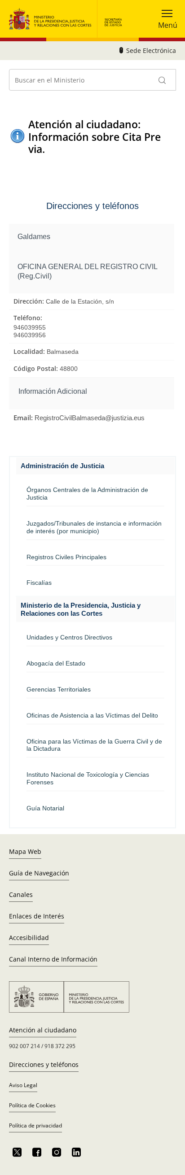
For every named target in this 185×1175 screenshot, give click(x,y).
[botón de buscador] (162, 79)
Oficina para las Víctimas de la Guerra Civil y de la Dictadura (94, 745)
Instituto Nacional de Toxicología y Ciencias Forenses (87, 778)
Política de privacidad (35, 1125)
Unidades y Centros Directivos (69, 637)
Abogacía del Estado (55, 663)
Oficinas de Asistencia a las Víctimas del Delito (92, 715)
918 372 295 (59, 1046)
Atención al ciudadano (42, 1030)
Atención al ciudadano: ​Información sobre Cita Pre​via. (94, 137)
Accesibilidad (29, 937)
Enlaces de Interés (36, 916)
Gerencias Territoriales (58, 689)
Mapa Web (25, 851)
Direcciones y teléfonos (44, 1064)
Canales (21, 894)
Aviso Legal (23, 1085)
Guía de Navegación (39, 873)
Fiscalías (39, 582)
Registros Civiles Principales (66, 557)
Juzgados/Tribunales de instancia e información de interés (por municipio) (94, 527)
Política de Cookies (32, 1105)
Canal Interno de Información (53, 959)
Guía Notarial (45, 808)
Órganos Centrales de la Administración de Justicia (87, 493)
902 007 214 (24, 1046)
